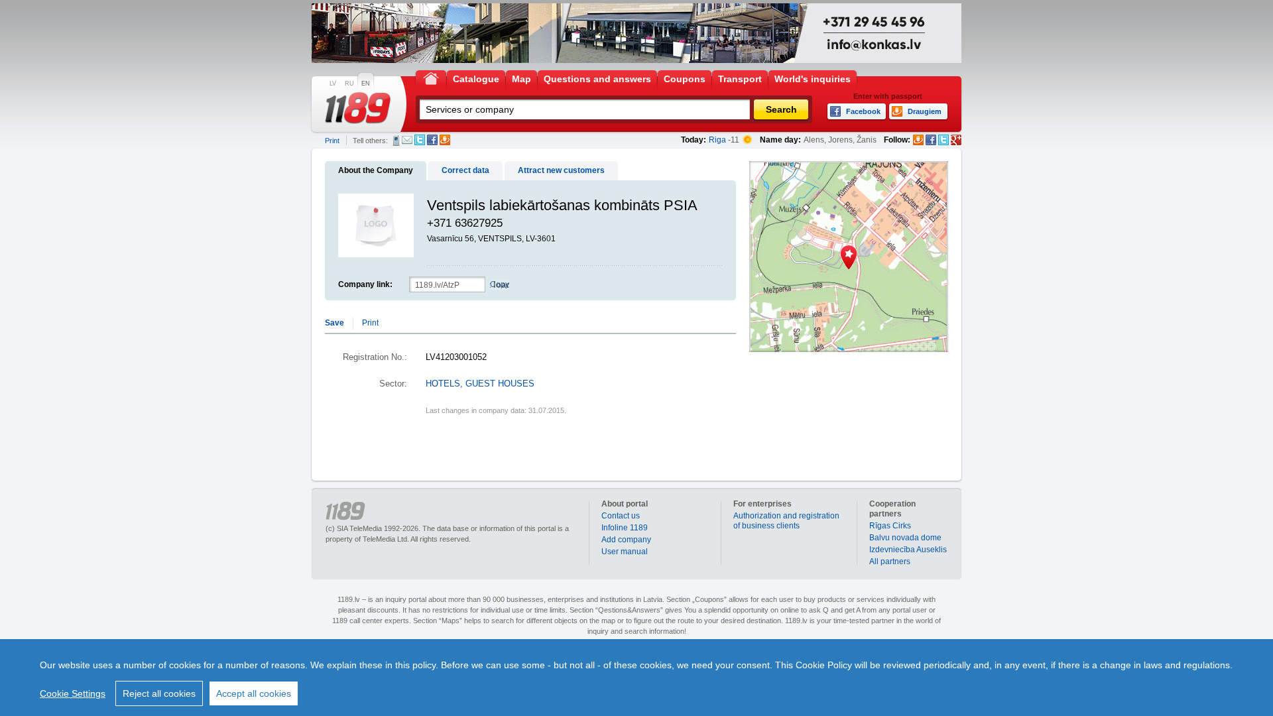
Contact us (620, 515)
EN (365, 83)
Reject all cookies (159, 693)
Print (332, 141)
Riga (717, 140)
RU (349, 83)
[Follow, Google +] (956, 140)
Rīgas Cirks (890, 525)
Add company (626, 539)
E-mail (407, 140)
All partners (889, 561)
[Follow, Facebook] (931, 140)
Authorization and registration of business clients (786, 520)
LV (333, 83)
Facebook (432, 140)
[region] (636, 677)
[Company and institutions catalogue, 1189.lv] (358, 108)
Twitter (419, 140)
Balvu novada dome (905, 537)
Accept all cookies (253, 693)
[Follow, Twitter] (943, 140)
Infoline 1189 (624, 527)
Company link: (365, 284)
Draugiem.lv (445, 140)
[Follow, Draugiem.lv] (918, 140)
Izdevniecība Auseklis (908, 549)
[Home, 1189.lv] (431, 78)
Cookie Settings (72, 693)
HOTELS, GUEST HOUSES (480, 383)
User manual (624, 551)
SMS (396, 140)
